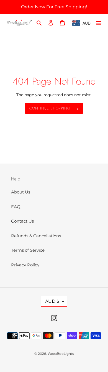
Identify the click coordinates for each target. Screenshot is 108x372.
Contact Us (22, 221)
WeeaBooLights (61, 353)
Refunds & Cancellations (36, 235)
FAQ (15, 206)
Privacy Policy (25, 264)
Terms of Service (28, 250)
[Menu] (98, 23)
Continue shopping (49, 108)
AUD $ (52, 301)
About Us (20, 192)
